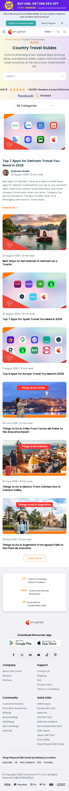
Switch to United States (21, 23)
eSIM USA (51, 712)
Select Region (48, 23)
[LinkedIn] (30, 655)
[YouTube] (38, 655)
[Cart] (58, 32)
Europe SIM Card (51, 708)
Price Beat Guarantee (17, 708)
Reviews (17, 675)
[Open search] (64, 31)
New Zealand (27, 762)
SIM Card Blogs (17, 726)
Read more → (10, 207)
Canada (48, 762)
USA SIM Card (51, 717)
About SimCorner (17, 671)
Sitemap (17, 730)
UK (16, 762)
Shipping (51, 675)
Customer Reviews (17, 703)
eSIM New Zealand (51, 721)
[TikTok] (47, 655)
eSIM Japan (51, 730)
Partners (17, 680)
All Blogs (17, 712)
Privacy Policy (51, 684)
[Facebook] (13, 655)
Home (8, 39)
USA (39, 762)
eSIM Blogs (17, 721)
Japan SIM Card (51, 735)
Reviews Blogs (17, 717)
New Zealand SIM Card (51, 726)
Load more (34, 558)
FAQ (47, 680)
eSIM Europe (51, 703)
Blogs (17, 39)
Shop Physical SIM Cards (51, 744)
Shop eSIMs (51, 739)
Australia (7, 762)
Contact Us (51, 671)
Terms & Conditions (51, 689)
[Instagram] (22, 655)
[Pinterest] (55, 655)
